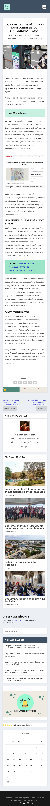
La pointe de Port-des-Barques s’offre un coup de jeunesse (24, 655)
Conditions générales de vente (25, 800)
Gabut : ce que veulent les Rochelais (21, 563)
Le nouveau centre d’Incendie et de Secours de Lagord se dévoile (24, 663)
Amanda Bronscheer (25, 35)
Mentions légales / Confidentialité (29, 798)
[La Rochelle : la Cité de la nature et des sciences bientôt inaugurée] (25, 474)
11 (14, 759)
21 (31, 765)
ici (26, 113)
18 (14, 765)
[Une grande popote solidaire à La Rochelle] (25, 583)
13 (26, 759)
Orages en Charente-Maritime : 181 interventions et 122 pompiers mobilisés (22, 646)
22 (36, 765)
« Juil (7, 782)
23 (42, 765)
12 (20, 759)
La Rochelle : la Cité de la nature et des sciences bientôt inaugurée (25, 490)
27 (26, 771)
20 (26, 765)
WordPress (42, 794)
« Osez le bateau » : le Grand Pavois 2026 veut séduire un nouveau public (24, 671)
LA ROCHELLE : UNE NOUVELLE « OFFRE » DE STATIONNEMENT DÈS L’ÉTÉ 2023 (23, 266)
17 (8, 765)
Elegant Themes (18, 794)
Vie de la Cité (32, 39)
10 (8, 759)
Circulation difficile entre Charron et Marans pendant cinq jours (24, 679)
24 (8, 771)
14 (31, 759)
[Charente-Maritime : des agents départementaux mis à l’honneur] (25, 510)
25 (14, 771)
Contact (8, 798)
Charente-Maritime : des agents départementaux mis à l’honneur (24, 527)
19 (20, 765)
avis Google (27, 725)
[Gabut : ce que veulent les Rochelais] (25, 547)
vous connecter (18, 620)
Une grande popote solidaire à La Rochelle (25, 600)
